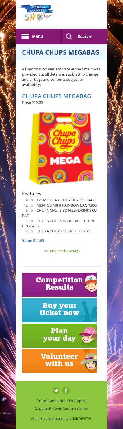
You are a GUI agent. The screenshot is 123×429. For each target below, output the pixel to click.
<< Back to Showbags (62, 250)
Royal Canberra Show (36, 15)
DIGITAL (81, 418)
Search (84, 36)
